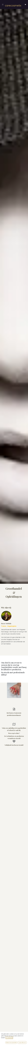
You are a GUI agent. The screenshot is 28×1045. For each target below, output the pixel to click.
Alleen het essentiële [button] (11, 1042)
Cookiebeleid (9, 1037)
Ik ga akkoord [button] (22, 1042)
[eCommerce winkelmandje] (25, 4)
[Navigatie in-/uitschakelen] (2, 4)
